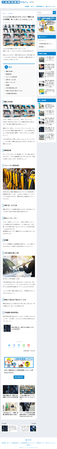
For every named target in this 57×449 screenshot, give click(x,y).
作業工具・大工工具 (11, 79)
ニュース (42, 40)
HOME (29, 440)
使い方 (32, 6)
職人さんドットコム (50, 6)
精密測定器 (8, 74)
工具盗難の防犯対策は (11, 93)
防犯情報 (27, 6)
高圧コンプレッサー (11, 82)
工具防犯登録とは (40, 6)
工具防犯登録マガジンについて (28, 442)
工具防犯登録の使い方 (45, 43)
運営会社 (28, 445)
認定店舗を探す (19, 377)
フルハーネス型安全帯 (11, 77)
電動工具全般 (9, 71)
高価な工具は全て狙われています (14, 90)
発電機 (7, 85)
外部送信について (40, 442)
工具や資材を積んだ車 (11, 88)
